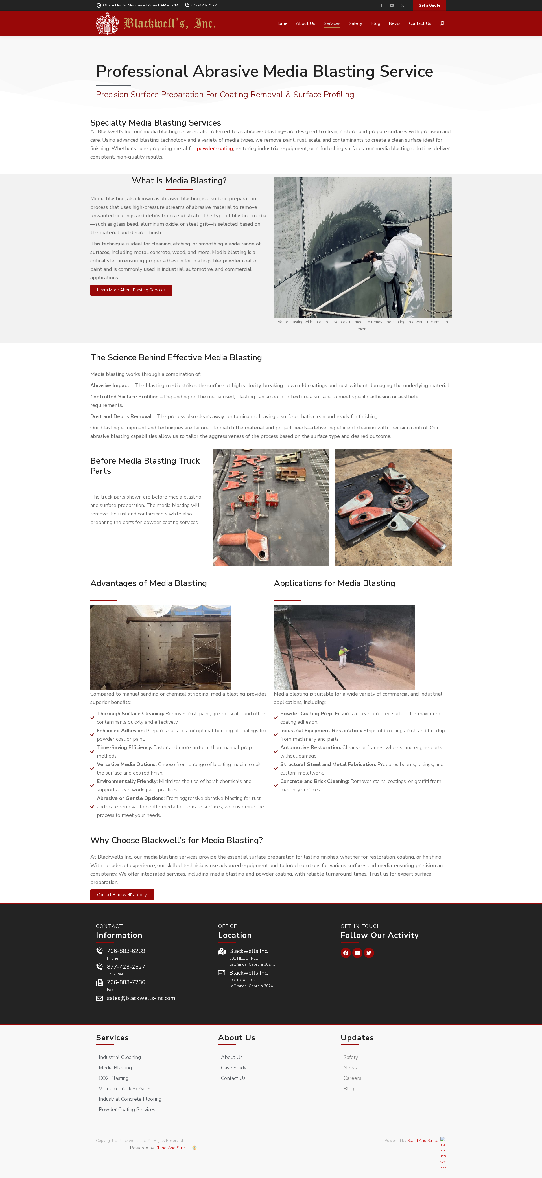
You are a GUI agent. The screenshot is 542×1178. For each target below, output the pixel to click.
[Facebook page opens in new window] (381, 5)
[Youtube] (357, 953)
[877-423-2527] (99, 967)
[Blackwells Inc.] (221, 951)
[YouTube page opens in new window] (391, 5)
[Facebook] (346, 953)
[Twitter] (369, 953)
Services (112, 1037)
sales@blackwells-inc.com (141, 998)
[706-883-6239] (99, 951)
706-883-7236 (126, 982)
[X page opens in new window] (402, 5)
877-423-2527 (204, 5)
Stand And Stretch (173, 1148)
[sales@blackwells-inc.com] (99, 998)
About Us (237, 1037)
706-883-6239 (126, 951)
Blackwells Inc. (248, 951)
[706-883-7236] (99, 982)
